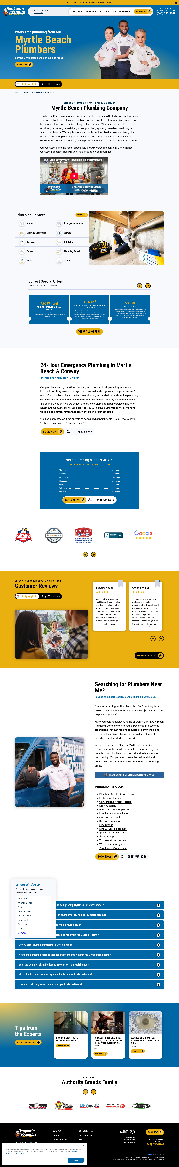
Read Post (62, 1045)
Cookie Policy (21, 1154)
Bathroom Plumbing (110, 797)
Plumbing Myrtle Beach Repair (116, 794)
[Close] (83, 1145)
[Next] (148, 285)
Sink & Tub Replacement (113, 828)
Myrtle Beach (49, 92)
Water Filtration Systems (113, 844)
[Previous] (139, 285)
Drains (95, 1049)
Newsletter (84, 1140)
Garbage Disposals (110, 817)
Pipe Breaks (106, 824)
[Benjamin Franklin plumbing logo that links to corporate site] (14, 11)
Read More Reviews (146, 655)
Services (57, 1131)
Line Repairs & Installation (114, 813)
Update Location (38, 13)
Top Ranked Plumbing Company (92, 2)
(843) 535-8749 (166, 13)
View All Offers (89, 331)
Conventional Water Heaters (115, 801)
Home (17, 92)
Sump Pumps (107, 836)
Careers (56, 1135)
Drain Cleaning (107, 805)
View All (80, 215)
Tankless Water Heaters (112, 840)
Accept (75, 1160)
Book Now (141, 11)
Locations (25, 92)
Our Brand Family (86, 1135)
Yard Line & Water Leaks (113, 847)
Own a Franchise (60, 1140)
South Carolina (37, 92)
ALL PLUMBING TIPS (26, 1042)
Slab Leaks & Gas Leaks (113, 832)
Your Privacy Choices (158, 1154)
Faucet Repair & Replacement (116, 809)
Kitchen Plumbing (109, 821)
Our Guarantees (86, 1131)
